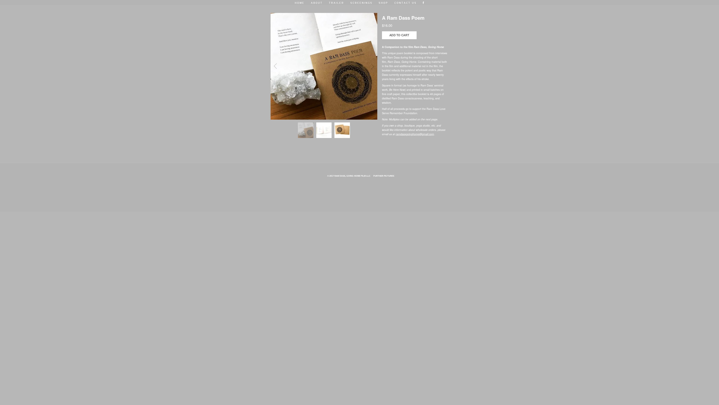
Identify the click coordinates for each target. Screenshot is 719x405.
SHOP (383, 3)
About (317, 3)
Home (299, 3)
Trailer (336, 3)
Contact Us (405, 3)
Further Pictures (383, 176)
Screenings (361, 3)
